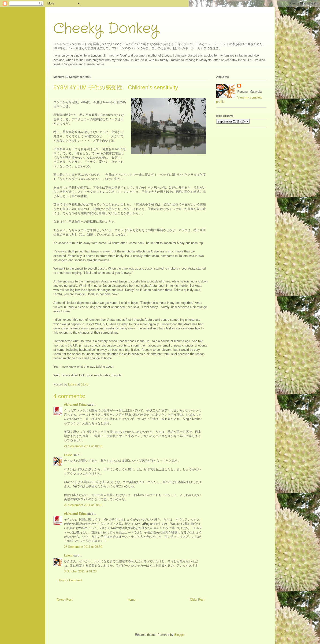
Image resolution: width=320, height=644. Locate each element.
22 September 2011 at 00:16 (83, 505)
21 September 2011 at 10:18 (83, 446)
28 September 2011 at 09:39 (83, 547)
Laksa (68, 455)
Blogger (179, 634)
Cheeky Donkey (106, 29)
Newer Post (65, 599)
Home (131, 599)
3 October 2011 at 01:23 (80, 571)
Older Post (197, 599)
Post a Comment (70, 580)
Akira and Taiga (75, 404)
